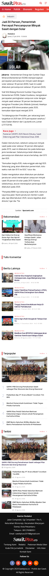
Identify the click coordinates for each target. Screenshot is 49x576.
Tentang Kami (10, 544)
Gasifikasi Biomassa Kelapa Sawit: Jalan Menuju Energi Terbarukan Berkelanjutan (33, 239)
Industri (10, 16)
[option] (13, 233)
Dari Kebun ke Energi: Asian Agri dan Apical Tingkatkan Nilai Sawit (11, 237)
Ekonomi (27, 9)
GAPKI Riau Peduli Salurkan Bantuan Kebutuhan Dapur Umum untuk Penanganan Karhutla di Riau (25, 413)
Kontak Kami (25, 551)
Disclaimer (30, 548)
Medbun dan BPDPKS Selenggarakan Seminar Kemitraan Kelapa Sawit (30, 334)
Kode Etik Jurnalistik (14, 548)
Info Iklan (41, 548)
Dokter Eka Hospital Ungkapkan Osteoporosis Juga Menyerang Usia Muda (29, 278)
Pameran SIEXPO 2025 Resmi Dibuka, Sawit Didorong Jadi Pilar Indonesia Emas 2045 (22, 135)
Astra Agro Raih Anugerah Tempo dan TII (30, 320)
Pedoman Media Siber (37, 544)
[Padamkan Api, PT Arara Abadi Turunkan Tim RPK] (6, 474)
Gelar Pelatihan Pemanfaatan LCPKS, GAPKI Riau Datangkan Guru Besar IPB (30, 292)
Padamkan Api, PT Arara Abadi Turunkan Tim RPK (25, 396)
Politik (17, 9)
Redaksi (11, 34)
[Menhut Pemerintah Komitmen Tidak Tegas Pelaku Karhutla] (6, 484)
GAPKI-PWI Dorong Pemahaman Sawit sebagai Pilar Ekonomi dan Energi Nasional (24, 388)
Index (43, 217)
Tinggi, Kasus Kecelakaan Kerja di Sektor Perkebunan (29, 305)
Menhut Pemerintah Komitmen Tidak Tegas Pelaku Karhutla (25, 404)
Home (7, 9)
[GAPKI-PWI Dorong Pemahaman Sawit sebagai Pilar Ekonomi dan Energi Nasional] (24, 369)
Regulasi (39, 9)
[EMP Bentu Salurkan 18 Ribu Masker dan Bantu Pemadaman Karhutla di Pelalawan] (6, 505)
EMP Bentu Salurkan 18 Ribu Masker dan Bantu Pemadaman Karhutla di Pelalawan (24, 423)
